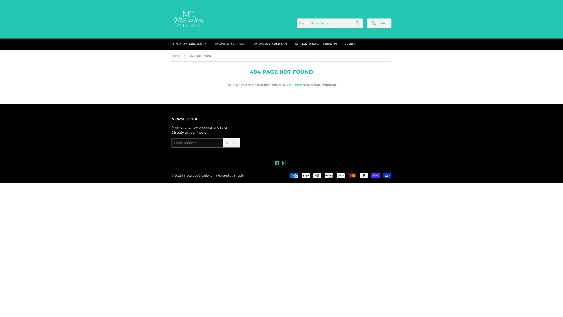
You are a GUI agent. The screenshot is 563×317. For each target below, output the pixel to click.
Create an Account (378, 13)
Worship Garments (269, 44)
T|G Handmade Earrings (315, 44)
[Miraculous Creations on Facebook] (276, 164)
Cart (382, 23)
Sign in (355, 13)
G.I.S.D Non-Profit (187, 44)
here (298, 85)
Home (176, 55)
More (349, 44)
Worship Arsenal (229, 44)
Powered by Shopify (230, 175)
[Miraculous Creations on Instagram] (284, 164)
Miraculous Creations (197, 175)
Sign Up (232, 143)
